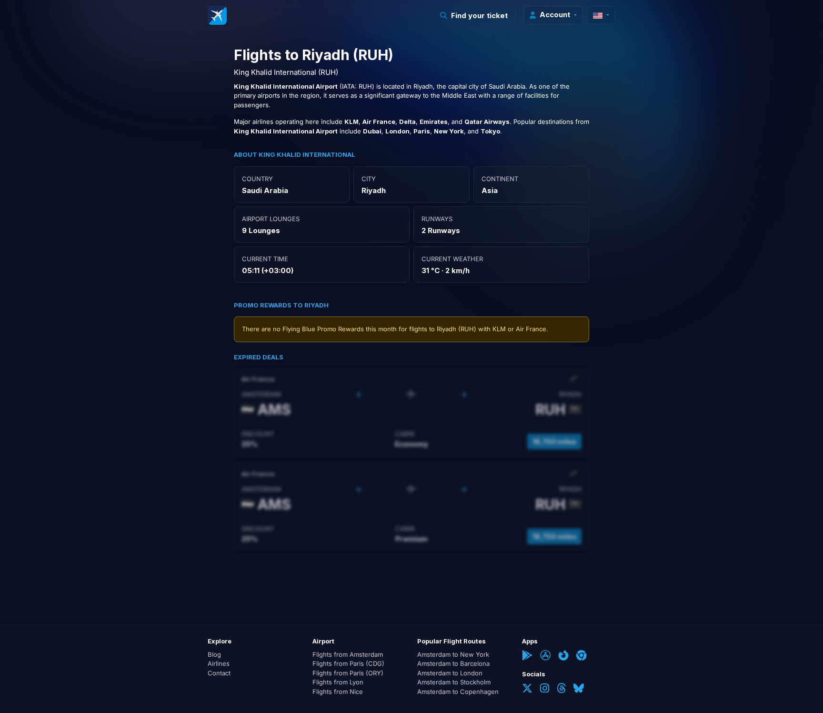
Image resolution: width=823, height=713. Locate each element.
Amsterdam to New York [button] (453, 654)
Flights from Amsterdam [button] (347, 654)
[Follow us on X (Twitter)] (527, 689)
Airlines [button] (219, 663)
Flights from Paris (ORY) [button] (347, 673)
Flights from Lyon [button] (337, 682)
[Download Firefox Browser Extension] (563, 656)
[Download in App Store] (545, 656)
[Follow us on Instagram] (544, 689)
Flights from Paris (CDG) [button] (348, 663)
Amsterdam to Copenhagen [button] (458, 691)
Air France (531, 329)
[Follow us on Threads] (561, 689)
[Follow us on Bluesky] (578, 689)
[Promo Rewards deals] (217, 15)
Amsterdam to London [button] (449, 673)
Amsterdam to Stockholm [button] (454, 682)
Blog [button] (214, 654)
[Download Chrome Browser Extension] (581, 656)
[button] (474, 15)
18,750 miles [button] (554, 442)
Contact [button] (219, 673)
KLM (499, 329)
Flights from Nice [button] (337, 691)
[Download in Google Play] (527, 656)
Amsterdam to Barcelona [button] (453, 663)
